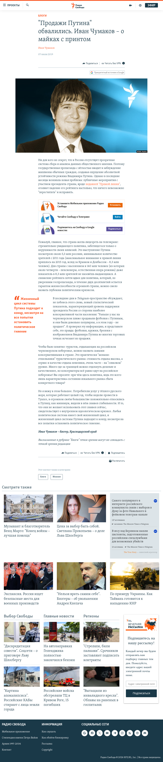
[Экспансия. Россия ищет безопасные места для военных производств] (28, 576)
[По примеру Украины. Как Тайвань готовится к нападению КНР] (134, 576)
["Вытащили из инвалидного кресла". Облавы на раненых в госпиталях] (101, 676)
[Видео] (130, 5)
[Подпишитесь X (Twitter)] (100, 733)
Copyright (47, 750)
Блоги (42, 15)
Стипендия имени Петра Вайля (20, 738)
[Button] (90, 63)
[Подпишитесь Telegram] (115, 733)
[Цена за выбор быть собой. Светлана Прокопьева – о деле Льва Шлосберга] (81, 508)
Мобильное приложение (16, 731)
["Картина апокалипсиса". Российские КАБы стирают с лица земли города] (22, 676)
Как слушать (49, 731)
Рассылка (47, 744)
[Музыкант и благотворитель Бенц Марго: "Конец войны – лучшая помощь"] (28, 508)
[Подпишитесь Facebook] (92, 733)
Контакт (6, 750)
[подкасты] (140, 5)
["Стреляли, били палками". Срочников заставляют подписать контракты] (101, 632)
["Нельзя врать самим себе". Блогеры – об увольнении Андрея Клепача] (81, 576)
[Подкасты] (137, 733)
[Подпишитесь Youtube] (107, 733)
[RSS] (130, 733)
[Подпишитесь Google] (85, 733)
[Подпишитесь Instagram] (122, 733)
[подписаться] (145, 733)
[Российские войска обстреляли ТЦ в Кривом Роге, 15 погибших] (62, 676)
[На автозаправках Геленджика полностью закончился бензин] (62, 632)
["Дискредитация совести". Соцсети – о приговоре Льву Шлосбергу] (22, 632)
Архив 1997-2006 (11, 744)
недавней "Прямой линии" (103, 184)
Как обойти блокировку (55, 738)
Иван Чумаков (46, 48)
